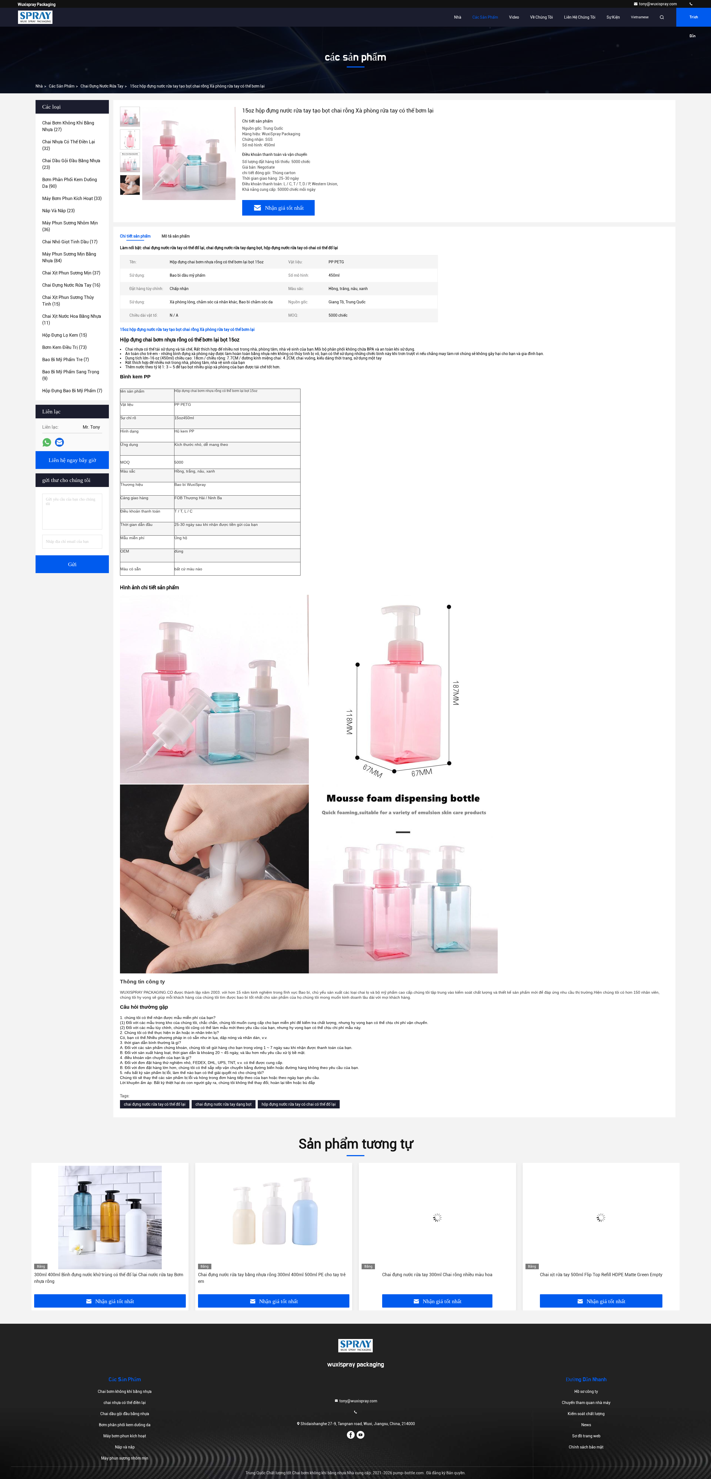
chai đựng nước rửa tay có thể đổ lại (155, 1104)
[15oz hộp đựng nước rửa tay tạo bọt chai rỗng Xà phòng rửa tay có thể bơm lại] (189, 153)
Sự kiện (613, 17)
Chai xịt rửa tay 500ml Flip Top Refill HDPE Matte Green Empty (437, 1274)
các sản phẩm (61, 86)
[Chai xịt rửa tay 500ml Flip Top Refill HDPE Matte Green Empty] (437, 1217)
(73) (64, 347)
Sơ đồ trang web (586, 1436)
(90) (69, 183)
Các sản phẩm (485, 17)
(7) (65, 359)
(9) (70, 375)
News (586, 1425)
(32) (68, 145)
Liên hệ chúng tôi (579, 17)
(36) (70, 226)
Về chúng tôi (541, 17)
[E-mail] (59, 442)
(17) (69, 241)
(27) (68, 126)
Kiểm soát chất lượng (586, 1413)
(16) (71, 285)
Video (514, 17)
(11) (71, 320)
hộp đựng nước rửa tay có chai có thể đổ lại (299, 1104)
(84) (69, 257)
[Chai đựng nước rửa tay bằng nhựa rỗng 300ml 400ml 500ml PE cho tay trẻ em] (110, 1217)
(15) (68, 301)
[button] (41, 1231)
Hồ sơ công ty (586, 1391)
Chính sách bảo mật (586, 1447)
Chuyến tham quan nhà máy (586, 1402)
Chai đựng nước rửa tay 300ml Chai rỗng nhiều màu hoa (274, 1274)
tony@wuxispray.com (658, 4)
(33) (72, 198)
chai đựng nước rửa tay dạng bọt (224, 1104)
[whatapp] (46, 442)
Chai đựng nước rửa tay (102, 86)
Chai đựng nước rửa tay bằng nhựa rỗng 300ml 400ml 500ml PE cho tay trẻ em (108, 1278)
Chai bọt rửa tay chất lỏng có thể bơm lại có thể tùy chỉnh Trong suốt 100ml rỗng (599, 1278)
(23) (71, 164)
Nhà (457, 17)
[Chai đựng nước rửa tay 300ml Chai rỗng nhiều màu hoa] (274, 1217)
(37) (71, 273)
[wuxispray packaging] (691, 4)
